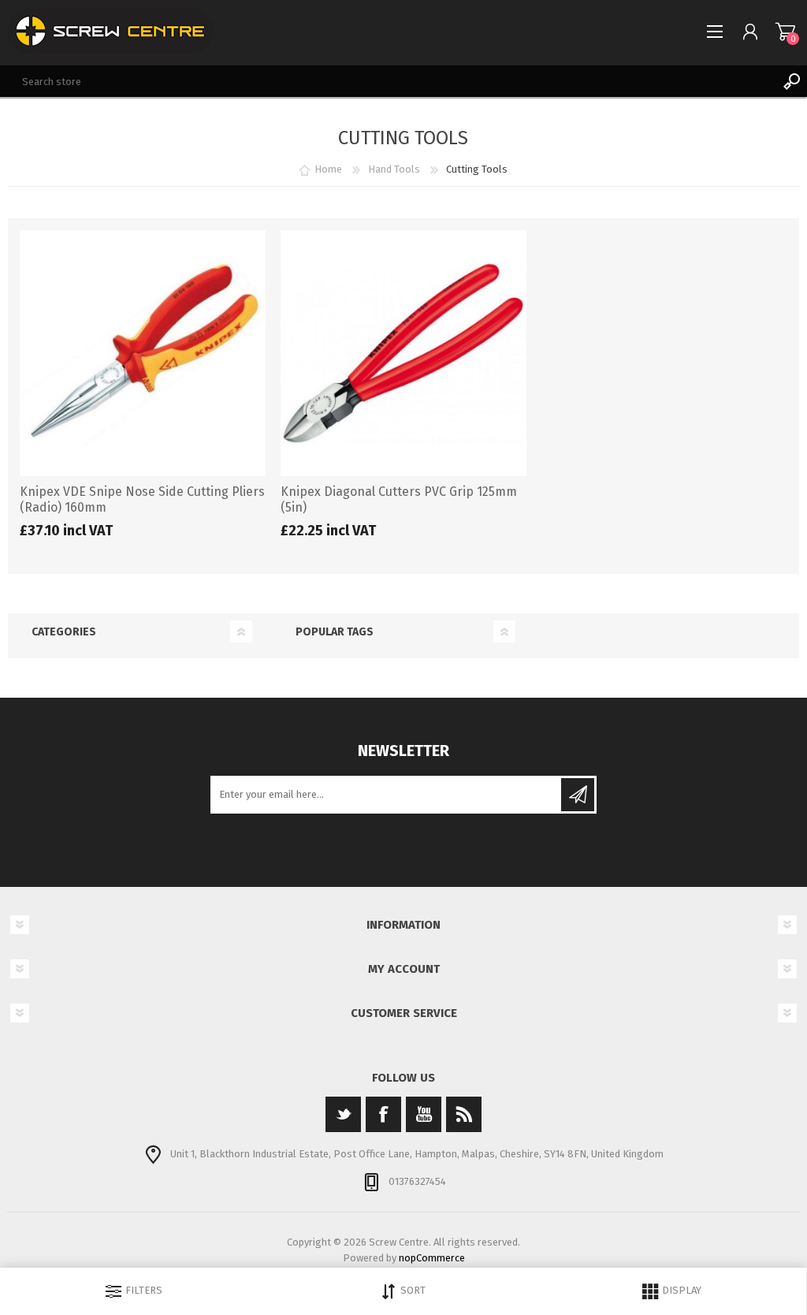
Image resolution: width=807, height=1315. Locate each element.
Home (328, 169)
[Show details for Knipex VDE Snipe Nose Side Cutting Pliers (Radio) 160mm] (143, 353)
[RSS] (464, 1114)
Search (791, 81)
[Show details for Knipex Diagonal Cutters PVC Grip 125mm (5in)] (403, 353)
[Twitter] (343, 1114)
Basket (785, 31)
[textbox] (388, 81)
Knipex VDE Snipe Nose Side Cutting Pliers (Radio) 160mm (142, 500)
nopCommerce (432, 1258)
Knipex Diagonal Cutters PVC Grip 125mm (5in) (399, 500)
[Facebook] (383, 1114)
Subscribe (577, 794)
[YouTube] (423, 1114)
